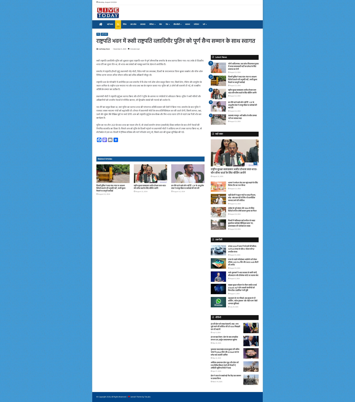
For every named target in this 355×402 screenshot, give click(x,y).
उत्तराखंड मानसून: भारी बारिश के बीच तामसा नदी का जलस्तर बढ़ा (242, 117)
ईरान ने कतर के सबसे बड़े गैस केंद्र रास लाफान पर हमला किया (226, 377)
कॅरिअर (151, 24)
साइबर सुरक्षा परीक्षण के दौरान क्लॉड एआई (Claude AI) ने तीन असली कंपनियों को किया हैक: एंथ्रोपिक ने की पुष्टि (242, 287)
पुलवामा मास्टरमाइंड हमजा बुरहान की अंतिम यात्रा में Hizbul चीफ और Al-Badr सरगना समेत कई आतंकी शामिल (225, 352)
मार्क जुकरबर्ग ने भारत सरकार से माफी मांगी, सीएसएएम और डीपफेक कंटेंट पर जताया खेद (243, 274)
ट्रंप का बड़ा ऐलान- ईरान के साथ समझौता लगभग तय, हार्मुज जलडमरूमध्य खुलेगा (224, 338)
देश (118, 24)
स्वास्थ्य (187, 24)
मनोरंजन (196, 24)
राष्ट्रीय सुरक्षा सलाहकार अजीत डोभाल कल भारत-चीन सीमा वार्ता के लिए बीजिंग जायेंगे (150, 187)
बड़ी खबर (110, 24)
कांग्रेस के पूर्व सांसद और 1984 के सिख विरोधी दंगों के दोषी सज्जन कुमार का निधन (242, 210)
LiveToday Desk (104, 49)
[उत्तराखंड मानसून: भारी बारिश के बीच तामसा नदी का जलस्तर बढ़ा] (218, 119)
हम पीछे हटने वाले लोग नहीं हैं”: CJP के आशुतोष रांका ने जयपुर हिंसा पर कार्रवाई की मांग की (187, 187)
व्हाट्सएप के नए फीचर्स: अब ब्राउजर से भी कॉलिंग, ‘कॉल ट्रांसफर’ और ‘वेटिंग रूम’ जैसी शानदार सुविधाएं (242, 301)
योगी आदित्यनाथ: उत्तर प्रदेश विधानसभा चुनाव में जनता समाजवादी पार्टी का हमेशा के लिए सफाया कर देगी (243, 66)
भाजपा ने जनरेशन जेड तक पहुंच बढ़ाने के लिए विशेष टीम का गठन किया (243, 184)
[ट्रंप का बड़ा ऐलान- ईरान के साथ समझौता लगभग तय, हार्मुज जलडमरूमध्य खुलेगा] (251, 341)
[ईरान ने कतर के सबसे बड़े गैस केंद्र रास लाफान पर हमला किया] (251, 380)
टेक (167, 24)
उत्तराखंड (142, 24)
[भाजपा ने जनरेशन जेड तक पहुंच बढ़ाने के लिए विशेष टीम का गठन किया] (218, 187)
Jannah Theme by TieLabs (140, 396)
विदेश (124, 24)
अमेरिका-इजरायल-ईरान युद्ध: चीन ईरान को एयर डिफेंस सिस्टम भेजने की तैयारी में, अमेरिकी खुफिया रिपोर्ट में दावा (225, 365)
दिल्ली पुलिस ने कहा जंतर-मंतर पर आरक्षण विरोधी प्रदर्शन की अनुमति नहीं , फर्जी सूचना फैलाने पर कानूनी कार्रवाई (110, 188)
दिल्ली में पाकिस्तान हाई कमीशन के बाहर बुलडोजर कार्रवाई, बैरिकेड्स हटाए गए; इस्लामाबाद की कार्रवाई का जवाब (241, 223)
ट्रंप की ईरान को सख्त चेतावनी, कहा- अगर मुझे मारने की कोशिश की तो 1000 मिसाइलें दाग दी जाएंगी (225, 326)
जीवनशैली (176, 24)
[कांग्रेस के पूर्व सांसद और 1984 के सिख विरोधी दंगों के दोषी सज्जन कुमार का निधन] (218, 212)
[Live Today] (108, 12)
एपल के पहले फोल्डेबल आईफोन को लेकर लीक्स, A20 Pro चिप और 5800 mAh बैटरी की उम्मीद (243, 262)
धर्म (204, 24)
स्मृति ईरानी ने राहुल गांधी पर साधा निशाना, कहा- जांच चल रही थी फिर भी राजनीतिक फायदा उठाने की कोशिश (242, 198)
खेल (160, 24)
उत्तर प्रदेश (133, 24)
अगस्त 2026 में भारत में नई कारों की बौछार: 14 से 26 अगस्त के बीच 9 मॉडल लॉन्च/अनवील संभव (242, 249)
